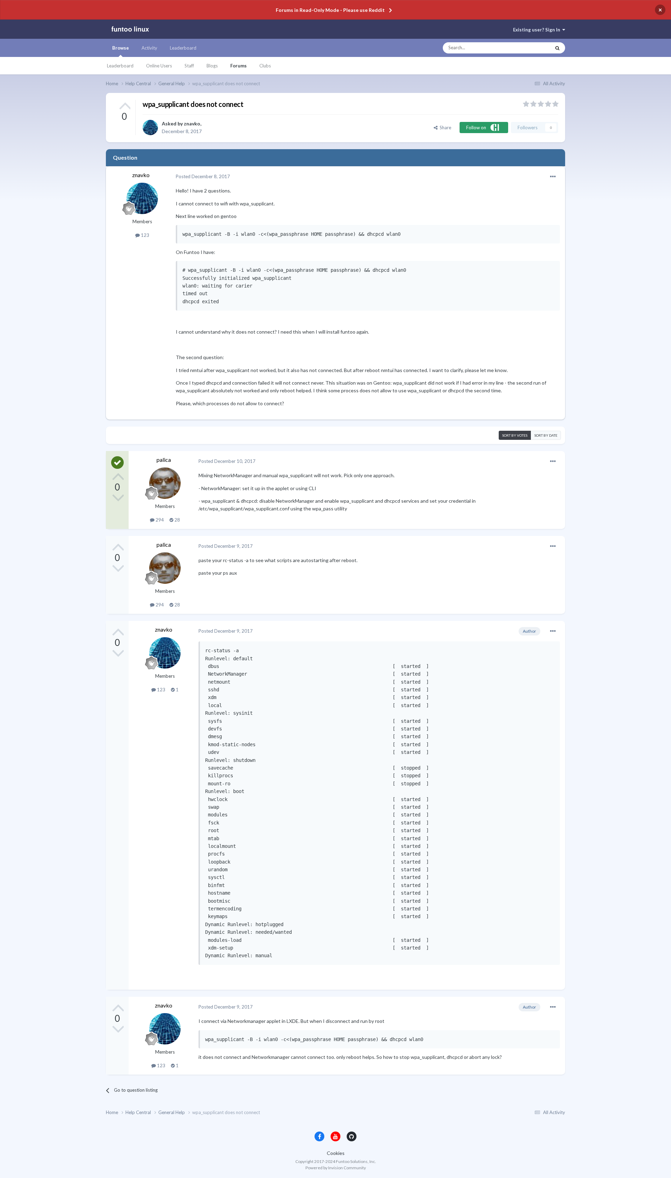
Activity (149, 48)
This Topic (533, 48)
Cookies (336, 1153)
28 (176, 520)
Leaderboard (120, 65)
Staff (189, 65)
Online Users (159, 65)
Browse (120, 48)
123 (144, 235)
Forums (238, 65)
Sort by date (545, 435)
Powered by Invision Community (335, 1167)
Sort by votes (514, 435)
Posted (203, 176)
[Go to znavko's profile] (150, 127)
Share (444, 127)
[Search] (557, 47)
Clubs (265, 65)
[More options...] (553, 177)
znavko (192, 123)
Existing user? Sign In (537, 29)
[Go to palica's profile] (165, 483)
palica (164, 459)
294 (159, 520)
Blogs (212, 65)
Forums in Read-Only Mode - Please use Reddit (330, 10)
